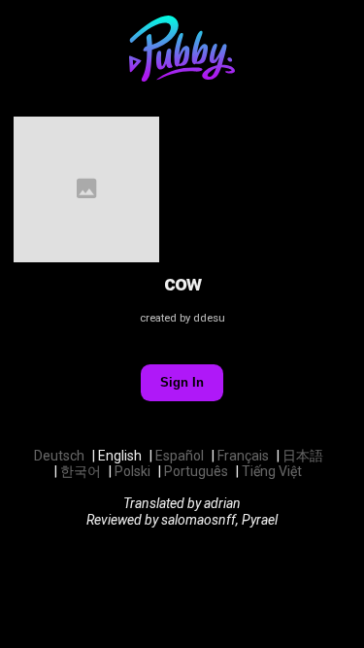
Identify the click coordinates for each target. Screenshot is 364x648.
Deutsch (59, 455)
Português (196, 471)
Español (179, 455)
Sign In (182, 382)
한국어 (80, 471)
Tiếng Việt (272, 471)
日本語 (302, 455)
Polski (132, 471)
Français (243, 455)
